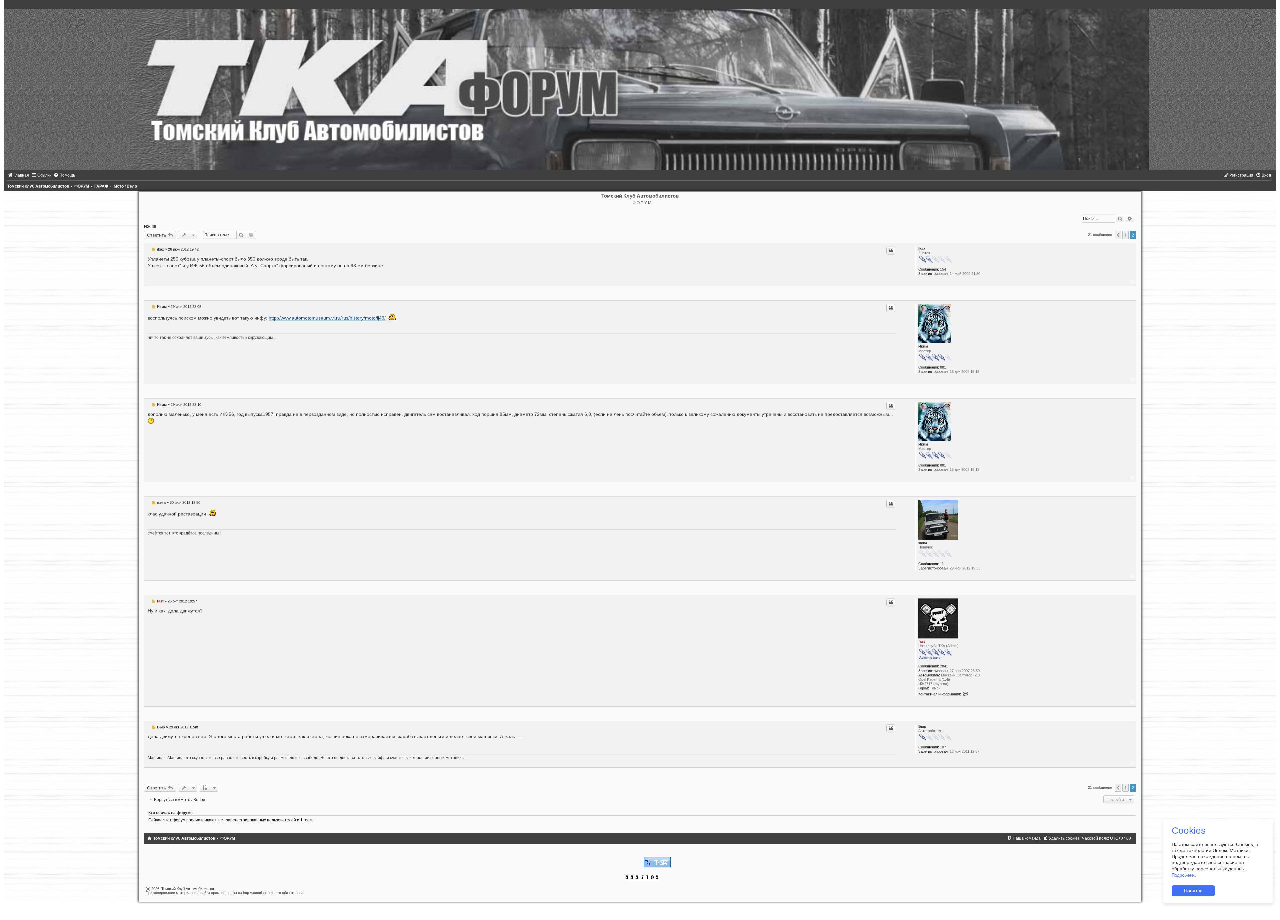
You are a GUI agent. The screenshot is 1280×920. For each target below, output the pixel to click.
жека (922, 543)
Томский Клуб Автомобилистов (187, 889)
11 (942, 564)
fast (921, 641)
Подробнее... (1185, 875)
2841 (944, 666)
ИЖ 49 (150, 226)
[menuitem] (18, 175)
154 (943, 269)
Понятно (1193, 890)
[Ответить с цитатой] (890, 251)
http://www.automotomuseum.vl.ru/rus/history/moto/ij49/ (327, 318)
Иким (923, 346)
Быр (922, 726)
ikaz (921, 249)
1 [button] (1125, 235)
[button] (1118, 235)
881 (943, 367)
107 (943, 747)
